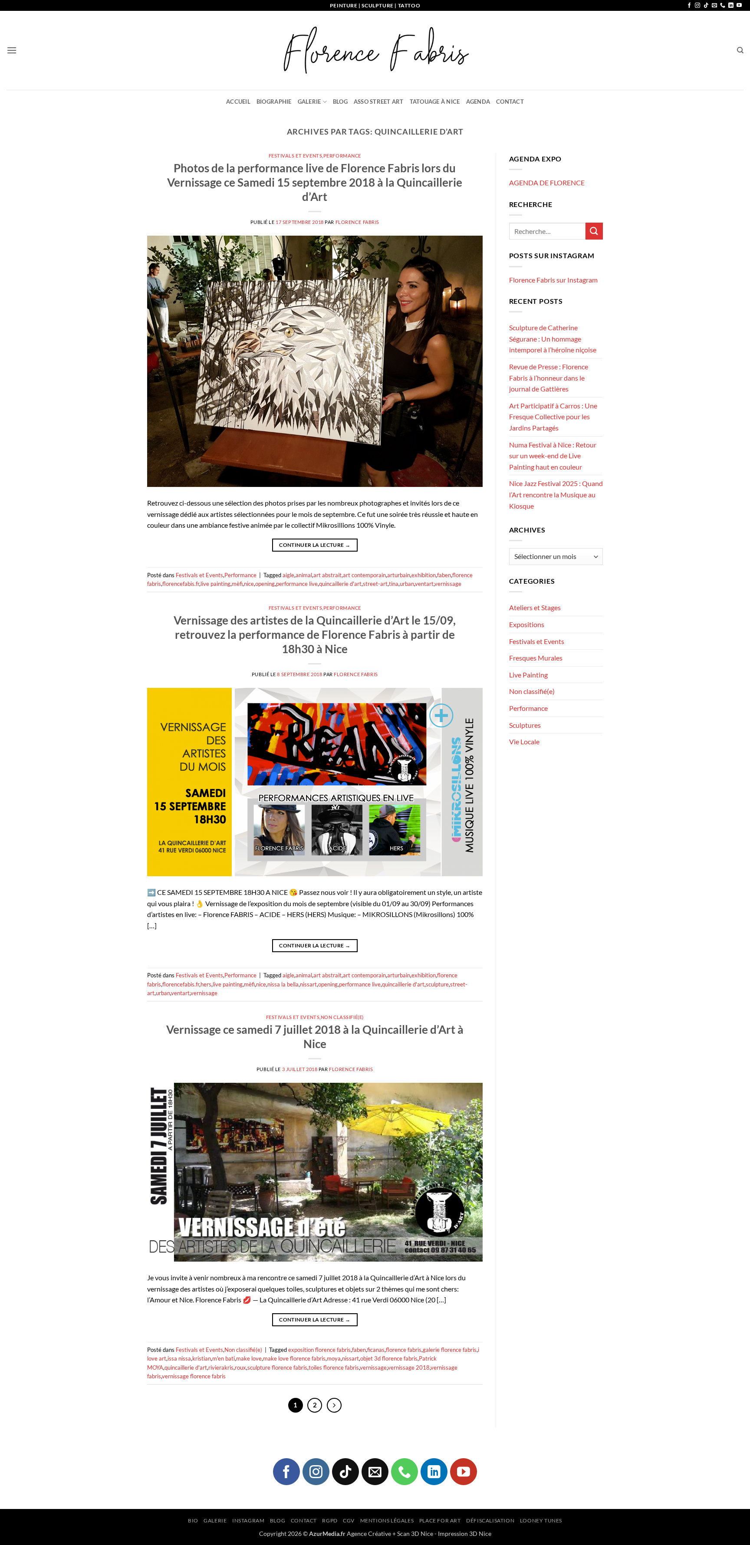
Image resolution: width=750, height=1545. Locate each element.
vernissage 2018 (409, 1367)
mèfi (237, 583)
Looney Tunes (541, 1520)
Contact (510, 101)
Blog (340, 101)
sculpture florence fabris (277, 1367)
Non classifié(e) (342, 1017)
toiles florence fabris (334, 1367)
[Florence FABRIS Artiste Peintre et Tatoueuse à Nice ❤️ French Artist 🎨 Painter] (375, 50)
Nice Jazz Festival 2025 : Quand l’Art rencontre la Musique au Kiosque (556, 494)
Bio (193, 1520)
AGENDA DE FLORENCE (547, 182)
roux (240, 1367)
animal (304, 575)
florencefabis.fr (180, 583)
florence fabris (403, 1349)
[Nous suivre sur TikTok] (706, 6)
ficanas (376, 1349)
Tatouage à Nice (435, 101)
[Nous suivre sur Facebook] (689, 6)
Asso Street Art (379, 101)
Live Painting (528, 675)
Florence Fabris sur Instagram (553, 280)
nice (249, 583)
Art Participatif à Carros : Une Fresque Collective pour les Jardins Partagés (553, 416)
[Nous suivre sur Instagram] (697, 6)
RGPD (329, 1520)
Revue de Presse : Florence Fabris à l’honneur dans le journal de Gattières (548, 377)
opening (265, 583)
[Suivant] (334, 1405)
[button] (12, 50)
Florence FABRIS (357, 222)
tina (393, 583)
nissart (308, 984)
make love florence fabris (294, 1358)
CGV (349, 1520)
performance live (297, 583)
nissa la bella (283, 984)
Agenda (478, 101)
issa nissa (179, 1358)
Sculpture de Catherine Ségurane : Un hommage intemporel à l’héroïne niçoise (552, 338)
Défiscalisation (490, 1520)
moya (334, 1358)
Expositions (526, 624)
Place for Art (440, 1520)
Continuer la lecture (314, 545)
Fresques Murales (535, 658)
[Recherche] (740, 50)
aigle (288, 575)
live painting (215, 583)
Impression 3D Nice (464, 1533)
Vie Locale (524, 741)
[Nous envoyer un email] (714, 6)
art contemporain (364, 575)
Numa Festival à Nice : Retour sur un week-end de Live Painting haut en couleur (552, 455)
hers (206, 984)
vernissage (447, 583)
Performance (342, 155)
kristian (201, 1358)
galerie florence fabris (450, 1349)
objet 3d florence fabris (389, 1358)
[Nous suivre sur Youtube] (739, 6)
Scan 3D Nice (415, 1533)
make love (249, 1358)
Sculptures (525, 725)
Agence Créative (369, 1533)
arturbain (398, 575)
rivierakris (221, 1367)
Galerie (309, 101)
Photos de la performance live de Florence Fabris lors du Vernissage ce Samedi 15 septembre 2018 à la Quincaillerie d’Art (314, 182)
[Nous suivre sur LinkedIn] (731, 6)
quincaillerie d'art (340, 583)
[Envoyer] (594, 231)
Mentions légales (387, 1520)
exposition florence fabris (319, 1349)
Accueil (238, 101)
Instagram (248, 1520)
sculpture (437, 984)
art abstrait (327, 575)
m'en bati (223, 1358)
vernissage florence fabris (194, 1376)
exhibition (423, 575)
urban (407, 583)
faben (444, 575)
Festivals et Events (295, 155)
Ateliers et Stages (535, 607)
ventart (424, 583)
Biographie (274, 101)
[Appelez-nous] (722, 6)
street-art (375, 583)
